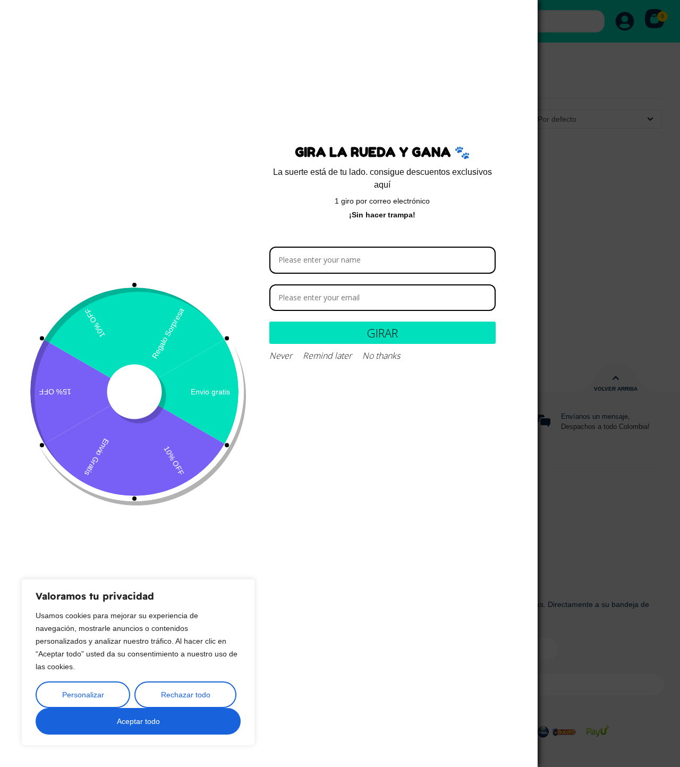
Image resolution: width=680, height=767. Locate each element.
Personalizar (83, 694)
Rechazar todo (185, 694)
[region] (138, 662)
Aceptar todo (138, 721)
